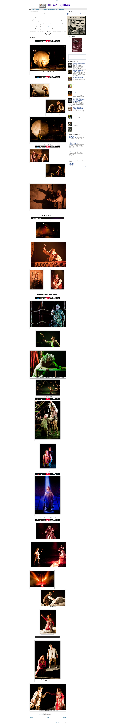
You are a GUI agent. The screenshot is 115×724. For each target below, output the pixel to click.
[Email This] (46, 714)
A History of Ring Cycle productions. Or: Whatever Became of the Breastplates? (79, 115)
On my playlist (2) (71, 164)
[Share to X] (48, 714)
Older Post (64, 717)
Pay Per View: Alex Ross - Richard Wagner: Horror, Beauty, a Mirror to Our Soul (79, 85)
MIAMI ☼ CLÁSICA (72, 157)
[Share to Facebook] (49, 714)
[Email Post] (44, 714)
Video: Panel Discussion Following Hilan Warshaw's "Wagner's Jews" (78, 78)
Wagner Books (44, 9)
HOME (30, 9)
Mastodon (57, 0)
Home (48, 717)
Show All (84, 166)
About (33, 9)
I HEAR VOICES (71, 163)
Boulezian (70, 142)
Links (41, 9)
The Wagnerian (57, 722)
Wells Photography (46, 26)
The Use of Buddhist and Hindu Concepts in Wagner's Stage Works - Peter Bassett (78, 108)
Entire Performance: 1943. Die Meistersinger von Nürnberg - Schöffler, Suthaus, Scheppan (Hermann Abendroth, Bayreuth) (79, 100)
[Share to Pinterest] (50, 714)
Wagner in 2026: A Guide (60, 9)
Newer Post (31, 717)
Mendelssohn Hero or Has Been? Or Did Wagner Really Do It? (78, 71)
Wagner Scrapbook (51, 9)
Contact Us (37, 9)
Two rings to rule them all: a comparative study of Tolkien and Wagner (79, 92)
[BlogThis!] (47, 714)
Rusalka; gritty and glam (72, 137)
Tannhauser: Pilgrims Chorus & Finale (79, 127)
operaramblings (71, 136)
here (30, 28)
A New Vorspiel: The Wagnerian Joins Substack (74, 14)
